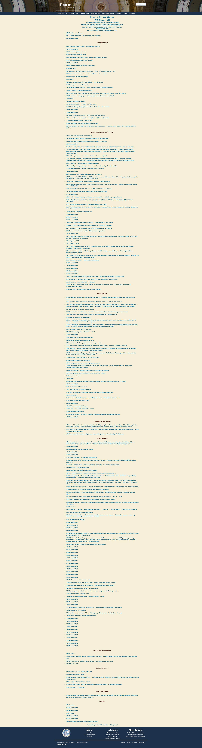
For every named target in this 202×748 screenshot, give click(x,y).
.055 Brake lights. (71, 68)
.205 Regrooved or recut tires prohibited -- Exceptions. (82, 123)
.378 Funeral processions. (74, 375)
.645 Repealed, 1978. (72, 555)
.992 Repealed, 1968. (72, 710)
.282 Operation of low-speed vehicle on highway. (80, 282)
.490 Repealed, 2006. (72, 454)
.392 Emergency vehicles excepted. (76, 386)
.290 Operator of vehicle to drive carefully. (78, 317)
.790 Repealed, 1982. (72, 643)
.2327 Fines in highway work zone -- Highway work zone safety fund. (86, 204)
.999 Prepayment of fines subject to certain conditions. (82, 721)
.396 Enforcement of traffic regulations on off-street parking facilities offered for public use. (93, 397)
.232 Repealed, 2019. (72, 194)
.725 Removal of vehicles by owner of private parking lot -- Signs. (85, 596)
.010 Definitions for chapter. (74, 33)
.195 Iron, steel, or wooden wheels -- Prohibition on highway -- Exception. (87, 118)
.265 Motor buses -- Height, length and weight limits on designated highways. (89, 225)
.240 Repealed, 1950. (72, 217)
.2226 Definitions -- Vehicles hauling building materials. (82, 163)
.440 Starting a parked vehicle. (75, 411)
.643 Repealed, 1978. (72, 552)
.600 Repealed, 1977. (72, 522)
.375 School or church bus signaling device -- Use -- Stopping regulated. (87, 370)
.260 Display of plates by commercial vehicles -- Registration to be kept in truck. (89, 222)
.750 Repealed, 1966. (72, 604)
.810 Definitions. (71, 653)
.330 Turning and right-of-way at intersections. (79, 337)
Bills (77, 13)
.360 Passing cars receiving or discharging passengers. (82, 363)
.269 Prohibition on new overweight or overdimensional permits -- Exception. (89, 228)
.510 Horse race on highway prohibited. (77, 467)
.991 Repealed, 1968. (72, 707)
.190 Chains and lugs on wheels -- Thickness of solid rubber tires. (85, 115)
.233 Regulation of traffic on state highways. (79, 211)
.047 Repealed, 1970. (72, 63)
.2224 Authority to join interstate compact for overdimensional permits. (87, 156)
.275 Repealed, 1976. (72, 268)
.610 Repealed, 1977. (72, 525)
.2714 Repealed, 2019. (72, 241)
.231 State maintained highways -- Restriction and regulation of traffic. (86, 191)
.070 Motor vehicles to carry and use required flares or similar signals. (86, 74)
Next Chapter (101, 725)
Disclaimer (134, 742)
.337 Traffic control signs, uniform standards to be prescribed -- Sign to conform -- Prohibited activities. (96, 345)
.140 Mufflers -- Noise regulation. (75, 101)
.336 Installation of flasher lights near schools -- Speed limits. (84, 343)
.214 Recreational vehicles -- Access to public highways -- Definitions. (86, 141)
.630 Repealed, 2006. (72, 530)
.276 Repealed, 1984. (72, 271)
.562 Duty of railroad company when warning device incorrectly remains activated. (90, 499)
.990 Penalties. (70, 705)
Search (141, 4)
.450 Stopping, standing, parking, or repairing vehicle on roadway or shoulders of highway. (93, 414)
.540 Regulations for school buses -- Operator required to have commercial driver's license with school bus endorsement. (102, 486)
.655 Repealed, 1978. (72, 569)
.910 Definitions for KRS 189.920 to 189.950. (79, 671)
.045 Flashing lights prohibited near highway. (79, 60)
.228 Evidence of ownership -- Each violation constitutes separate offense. (88, 181)
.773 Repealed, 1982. (72, 629)
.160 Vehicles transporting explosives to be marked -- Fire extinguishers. (87, 106)
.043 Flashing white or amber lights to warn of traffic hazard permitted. (87, 57)
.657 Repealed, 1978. (72, 571)
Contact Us (89, 732)
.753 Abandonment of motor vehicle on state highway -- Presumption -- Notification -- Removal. (94, 613)
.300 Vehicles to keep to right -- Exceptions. (79, 329)
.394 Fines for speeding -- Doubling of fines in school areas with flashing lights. (89, 392)
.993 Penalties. (70, 713)
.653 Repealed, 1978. (72, 566)
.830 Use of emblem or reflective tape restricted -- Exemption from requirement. (89, 661)
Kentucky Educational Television (135, 732)
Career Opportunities (89, 734)
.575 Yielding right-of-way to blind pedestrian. (79, 512)
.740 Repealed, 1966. (72, 602)
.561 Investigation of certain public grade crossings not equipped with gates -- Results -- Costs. (94, 496)
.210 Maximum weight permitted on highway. (79, 135)
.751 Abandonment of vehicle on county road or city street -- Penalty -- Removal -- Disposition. (94, 607)
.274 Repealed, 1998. (72, 265)
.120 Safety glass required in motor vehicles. (79, 90)
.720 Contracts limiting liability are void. (77, 593)
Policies (123, 742)
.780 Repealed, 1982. (72, 635)
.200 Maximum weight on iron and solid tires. (79, 120)
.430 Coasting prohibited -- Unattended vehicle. (80, 408)
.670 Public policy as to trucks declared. (78, 580)
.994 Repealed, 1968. (72, 716)
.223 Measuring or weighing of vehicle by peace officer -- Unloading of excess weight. (91, 166)
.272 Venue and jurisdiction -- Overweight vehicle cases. (82, 260)
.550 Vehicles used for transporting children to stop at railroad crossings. (88, 489)
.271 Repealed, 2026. (72, 233)
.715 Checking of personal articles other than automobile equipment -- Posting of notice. (92, 591)
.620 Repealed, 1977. (72, 528)
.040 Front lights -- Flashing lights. (76, 54)
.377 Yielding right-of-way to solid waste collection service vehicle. (85, 373)
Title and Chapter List (112, 725)
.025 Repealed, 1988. (72, 49)
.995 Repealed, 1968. (72, 718)
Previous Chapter (92, 725)
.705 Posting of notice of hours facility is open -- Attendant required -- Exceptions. (90, 585)
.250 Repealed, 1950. (72, 219)
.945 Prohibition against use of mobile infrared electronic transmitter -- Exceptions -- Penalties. (94, 684)
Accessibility (141, 742)
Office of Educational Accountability (135, 736)
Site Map (89, 736)
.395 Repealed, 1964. (72, 395)
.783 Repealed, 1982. (72, 637)
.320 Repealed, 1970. (72, 334)
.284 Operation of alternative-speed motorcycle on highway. (83, 289)
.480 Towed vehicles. (72, 452)
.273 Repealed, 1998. (72, 262)
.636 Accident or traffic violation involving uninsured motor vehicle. (86, 544)
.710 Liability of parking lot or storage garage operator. (82, 588)
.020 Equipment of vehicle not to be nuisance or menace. (83, 46)
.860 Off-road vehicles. (72, 664)
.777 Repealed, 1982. (72, 632)
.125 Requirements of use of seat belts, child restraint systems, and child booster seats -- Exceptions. (96, 93)
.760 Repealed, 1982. (72, 618)
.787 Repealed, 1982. (72, 640)
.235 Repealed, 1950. (72, 214)
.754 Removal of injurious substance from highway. (81, 615)
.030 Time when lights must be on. (76, 52)
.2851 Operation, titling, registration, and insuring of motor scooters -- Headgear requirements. (94, 301)
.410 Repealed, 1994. (72, 403)
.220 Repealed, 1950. (72, 144)
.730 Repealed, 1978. (72, 599)
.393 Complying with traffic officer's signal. (78, 389)
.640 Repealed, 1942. (72, 547)
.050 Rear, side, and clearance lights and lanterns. (81, 65)
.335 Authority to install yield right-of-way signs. (80, 340)
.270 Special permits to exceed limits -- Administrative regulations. (85, 231)
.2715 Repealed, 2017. (72, 243)
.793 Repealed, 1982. (72, 646)
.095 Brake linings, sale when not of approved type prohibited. (84, 82)
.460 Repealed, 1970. (72, 446)
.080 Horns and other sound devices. (77, 76)
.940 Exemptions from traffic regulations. (78, 681)
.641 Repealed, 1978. (72, 549)
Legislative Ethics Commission (136, 734)
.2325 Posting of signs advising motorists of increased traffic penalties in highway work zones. (94, 197)
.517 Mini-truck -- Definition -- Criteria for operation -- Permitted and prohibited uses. (91, 473)
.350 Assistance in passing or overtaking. (78, 360)
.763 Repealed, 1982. (72, 621)
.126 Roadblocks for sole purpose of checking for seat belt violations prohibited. (90, 96)
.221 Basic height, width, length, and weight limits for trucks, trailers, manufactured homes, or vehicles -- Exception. (100, 146)
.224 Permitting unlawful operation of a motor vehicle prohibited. (85, 168)
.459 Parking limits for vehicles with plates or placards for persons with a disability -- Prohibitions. (95, 434)
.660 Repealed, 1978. (72, 577)
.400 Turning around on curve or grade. (77, 400)
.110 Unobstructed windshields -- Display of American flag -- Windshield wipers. (89, 87)
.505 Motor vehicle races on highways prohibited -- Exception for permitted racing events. (92, 464)
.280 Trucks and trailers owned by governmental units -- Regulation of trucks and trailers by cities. (95, 276)
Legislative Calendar (112, 732)
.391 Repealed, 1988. (72, 384)
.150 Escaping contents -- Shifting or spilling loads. (81, 104)
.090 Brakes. (69, 79)
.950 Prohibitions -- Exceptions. (75, 687)
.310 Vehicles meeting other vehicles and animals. (81, 332)
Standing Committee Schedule (112, 738)
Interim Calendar (112, 736)
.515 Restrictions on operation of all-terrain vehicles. (81, 470)
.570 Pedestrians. (71, 506)
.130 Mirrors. (69, 98)
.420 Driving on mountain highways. (77, 406)
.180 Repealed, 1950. (72, 112)
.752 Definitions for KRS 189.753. (76, 610)
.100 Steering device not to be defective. (78, 84)
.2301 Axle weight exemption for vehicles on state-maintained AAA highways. (89, 188)
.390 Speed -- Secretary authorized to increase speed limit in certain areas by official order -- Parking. (96, 381)
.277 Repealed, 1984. (72, 273)
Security (129, 742)
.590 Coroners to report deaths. (75, 519)
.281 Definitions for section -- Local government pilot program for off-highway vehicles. (92, 279)
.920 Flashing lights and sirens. (75, 674)
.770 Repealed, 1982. (72, 626)
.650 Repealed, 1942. (72, 560)
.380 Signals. (70, 378)
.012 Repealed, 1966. (72, 38)
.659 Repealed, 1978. (72, 574)
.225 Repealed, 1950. (72, 171)
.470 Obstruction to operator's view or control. (79, 449)
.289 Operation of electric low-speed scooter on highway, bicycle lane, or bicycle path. (91, 314)
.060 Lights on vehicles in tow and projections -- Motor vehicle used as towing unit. (90, 71)
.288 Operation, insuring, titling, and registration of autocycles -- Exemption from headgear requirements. (97, 312)
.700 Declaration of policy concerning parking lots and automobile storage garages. (91, 582)
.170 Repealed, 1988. (72, 109)
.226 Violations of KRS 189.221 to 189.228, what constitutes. (84, 174)
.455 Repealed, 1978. (72, 417)
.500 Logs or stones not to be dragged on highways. (81, 457)
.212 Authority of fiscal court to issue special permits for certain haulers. (87, 138)
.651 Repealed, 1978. (72, 563)
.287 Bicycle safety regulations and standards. (80, 309)
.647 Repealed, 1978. (72, 558)
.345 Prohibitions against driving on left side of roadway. (83, 357)
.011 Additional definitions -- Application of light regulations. (84, 35)
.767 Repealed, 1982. (72, 624)
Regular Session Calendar (112, 734)
